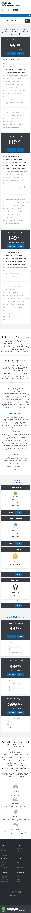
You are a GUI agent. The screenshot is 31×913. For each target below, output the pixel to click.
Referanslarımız (4, 865)
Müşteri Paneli (20, 862)
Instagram (19, 881)
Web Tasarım (19, 850)
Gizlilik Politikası (4, 877)
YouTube (18, 879)
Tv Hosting (3, 852)
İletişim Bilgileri (4, 869)
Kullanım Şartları (4, 876)
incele (20, 53)
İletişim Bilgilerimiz (5, 883)
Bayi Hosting (3, 853)
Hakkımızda (3, 862)
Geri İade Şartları (4, 881)
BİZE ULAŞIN (22, 910)
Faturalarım (19, 864)
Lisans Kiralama (20, 855)
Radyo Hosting (4, 850)
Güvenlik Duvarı (20, 853)
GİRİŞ (11, 10)
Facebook (19, 877)
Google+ (18, 883)
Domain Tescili (20, 848)
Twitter (18, 876)
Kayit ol (5, 10)
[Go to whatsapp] (3, 909)
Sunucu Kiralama (4, 855)
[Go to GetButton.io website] (3, 911)
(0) (16, 10)
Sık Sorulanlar (4, 867)
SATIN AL (12, 53)
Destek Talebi (19, 865)
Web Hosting (3, 848)
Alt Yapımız (3, 864)
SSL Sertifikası (20, 852)
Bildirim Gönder (20, 867)
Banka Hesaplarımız (5, 879)
